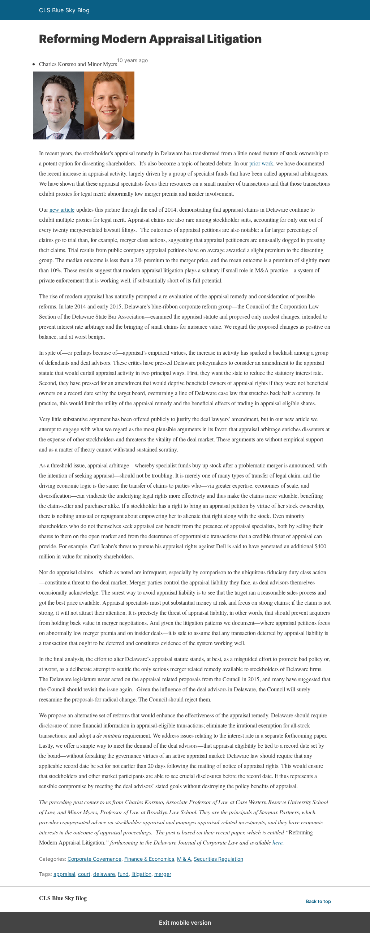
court (84, 874)
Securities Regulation (218, 859)
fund (123, 874)
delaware (104, 874)
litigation (141, 874)
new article (62, 209)
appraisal (64, 874)
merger (162, 874)
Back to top (318, 901)
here (277, 842)
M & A (184, 859)
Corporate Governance (94, 859)
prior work (261, 163)
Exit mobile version (185, 922)
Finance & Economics (149, 859)
